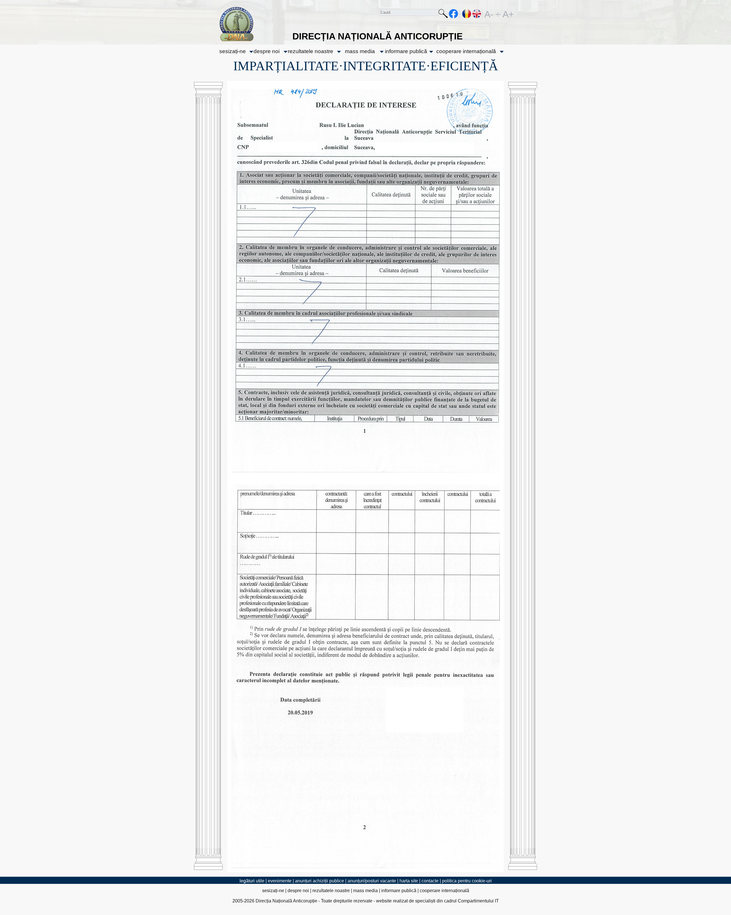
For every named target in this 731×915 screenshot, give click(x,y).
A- (488, 13)
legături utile (252, 880)
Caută (443, 14)
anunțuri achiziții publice (319, 880)
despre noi (267, 51)
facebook (453, 13)
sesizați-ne (232, 51)
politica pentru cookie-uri (467, 880)
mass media (360, 51)
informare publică (406, 51)
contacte (430, 880)
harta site (408, 880)
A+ (507, 13)
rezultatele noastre (310, 51)
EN (477, 13)
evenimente (280, 880)
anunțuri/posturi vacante (372, 880)
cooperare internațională (466, 51)
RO (466, 13)
